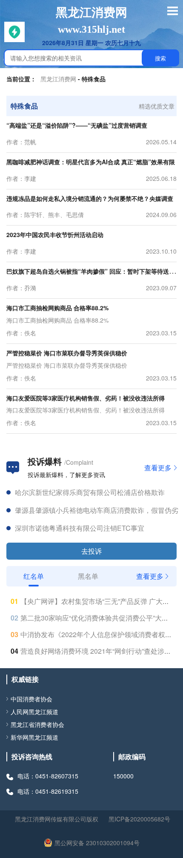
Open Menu (172, 10)
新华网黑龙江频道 (34, 737)
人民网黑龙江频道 (34, 711)
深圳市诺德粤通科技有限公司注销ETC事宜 (79, 522)
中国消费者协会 (31, 699)
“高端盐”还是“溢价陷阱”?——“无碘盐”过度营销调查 (76, 125)
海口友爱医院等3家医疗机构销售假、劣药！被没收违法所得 (85, 398)
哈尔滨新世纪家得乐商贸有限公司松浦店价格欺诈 (90, 487)
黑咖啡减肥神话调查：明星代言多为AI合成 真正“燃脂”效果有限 (90, 161)
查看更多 (158, 467)
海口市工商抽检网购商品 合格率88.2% (57, 307)
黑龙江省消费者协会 (37, 724)
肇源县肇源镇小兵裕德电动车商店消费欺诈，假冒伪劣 (96, 504)
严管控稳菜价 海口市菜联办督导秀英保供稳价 (66, 353)
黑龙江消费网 (58, 78)
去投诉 (91, 551)
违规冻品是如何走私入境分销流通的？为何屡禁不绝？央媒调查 (89, 198)
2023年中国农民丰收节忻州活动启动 (54, 234)
